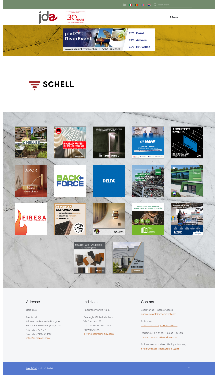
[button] (175, 17)
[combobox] (173, 5)
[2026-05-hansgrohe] (31, 180)
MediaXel (31, 368)
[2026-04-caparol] (109, 218)
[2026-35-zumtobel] (109, 142)
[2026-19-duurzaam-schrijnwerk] (148, 218)
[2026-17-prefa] (70, 142)
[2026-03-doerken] (109, 180)
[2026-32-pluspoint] (109, 40)
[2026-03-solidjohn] (70, 218)
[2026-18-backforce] (70, 180)
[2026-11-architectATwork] (187, 142)
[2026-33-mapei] (148, 142)
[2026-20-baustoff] (187, 218)
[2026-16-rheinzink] (128, 257)
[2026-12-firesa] (31, 218)
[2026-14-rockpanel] (187, 180)
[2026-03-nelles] (31, 142)
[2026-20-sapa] (148, 180)
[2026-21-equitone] (89, 257)
